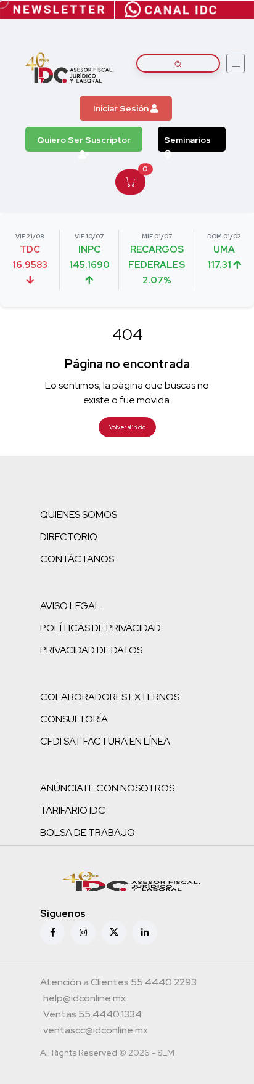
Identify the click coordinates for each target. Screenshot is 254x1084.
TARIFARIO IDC (72, 810)
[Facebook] (52, 932)
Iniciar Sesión (121, 108)
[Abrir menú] (235, 63)
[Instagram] (83, 932)
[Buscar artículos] (178, 63)
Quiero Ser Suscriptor (84, 139)
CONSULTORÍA (74, 719)
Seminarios (187, 139)
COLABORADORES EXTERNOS (109, 696)
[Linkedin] (145, 932)
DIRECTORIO (68, 536)
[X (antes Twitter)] (114, 932)
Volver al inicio (127, 427)
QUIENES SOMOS (78, 514)
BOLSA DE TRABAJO (87, 832)
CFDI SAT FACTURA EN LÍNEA (105, 741)
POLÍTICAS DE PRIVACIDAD (100, 627)
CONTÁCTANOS (77, 558)
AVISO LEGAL (70, 605)
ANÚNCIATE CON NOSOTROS (107, 788)
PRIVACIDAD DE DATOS (91, 650)
